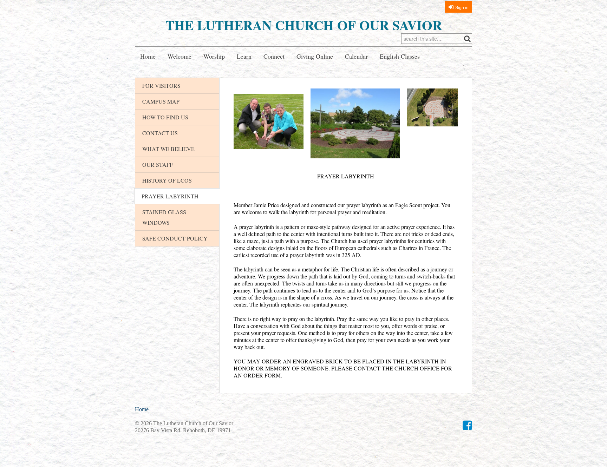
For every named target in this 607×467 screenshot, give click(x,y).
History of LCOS (167, 180)
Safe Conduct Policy (175, 238)
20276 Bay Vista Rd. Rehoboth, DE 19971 (183, 430)
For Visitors (161, 85)
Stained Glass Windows (164, 217)
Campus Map (161, 101)
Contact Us (160, 133)
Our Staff (157, 164)
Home (148, 56)
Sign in (462, 7)
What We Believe (168, 148)
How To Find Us (165, 117)
